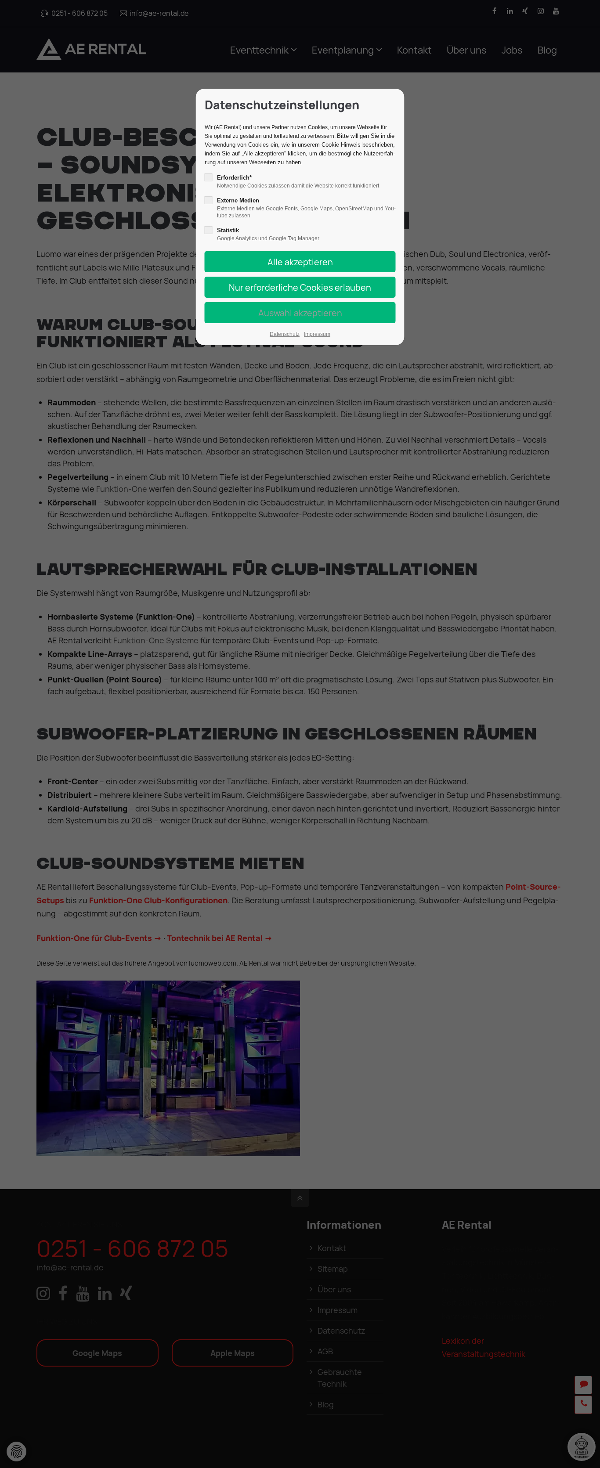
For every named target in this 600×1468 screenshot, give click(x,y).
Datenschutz (285, 334)
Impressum (317, 334)
